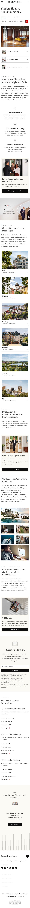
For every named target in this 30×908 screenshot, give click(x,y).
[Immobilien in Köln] (27, 399)
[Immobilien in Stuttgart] (27, 373)
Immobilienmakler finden (7, 882)
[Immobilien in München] (27, 296)
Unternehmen (4, 886)
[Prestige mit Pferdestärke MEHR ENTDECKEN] (22, 529)
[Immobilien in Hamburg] (27, 322)
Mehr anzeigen (3, 687)
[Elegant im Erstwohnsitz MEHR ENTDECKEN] (7, 529)
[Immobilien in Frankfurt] (27, 348)
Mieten (9, 17)
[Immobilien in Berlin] (27, 271)
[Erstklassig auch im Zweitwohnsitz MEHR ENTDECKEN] (15, 515)
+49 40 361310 (15, 819)
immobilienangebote (6, 874)
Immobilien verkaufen (6, 878)
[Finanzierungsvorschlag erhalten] (15, 209)
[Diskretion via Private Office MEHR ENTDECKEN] (15, 552)
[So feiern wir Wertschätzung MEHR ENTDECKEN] (22, 539)
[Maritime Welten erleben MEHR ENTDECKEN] (7, 539)
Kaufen (3, 17)
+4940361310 (4, 865)
